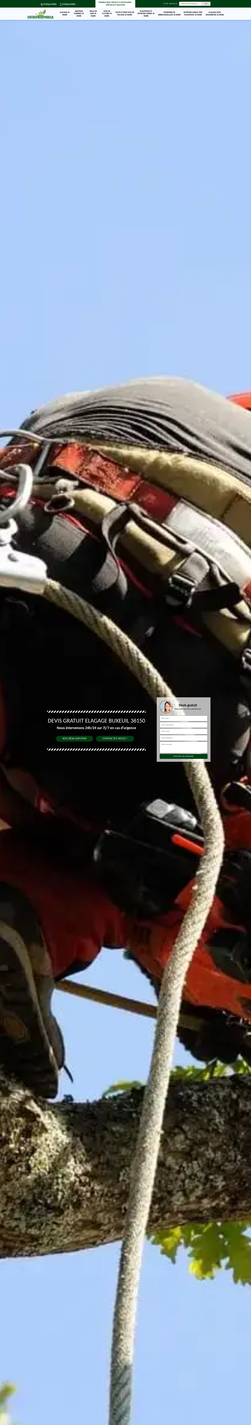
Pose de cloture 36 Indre (107, 13)
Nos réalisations (75, 738)
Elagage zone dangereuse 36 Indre (215, 13)
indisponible (50, 4)
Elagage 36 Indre (65, 13)
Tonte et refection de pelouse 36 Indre (124, 13)
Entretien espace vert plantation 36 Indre (193, 13)
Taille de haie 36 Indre (93, 13)
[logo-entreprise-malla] (40, 14)
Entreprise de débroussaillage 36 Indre (169, 13)
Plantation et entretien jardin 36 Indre (146, 13)
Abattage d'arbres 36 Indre (79, 13)
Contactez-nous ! (115, 738)
